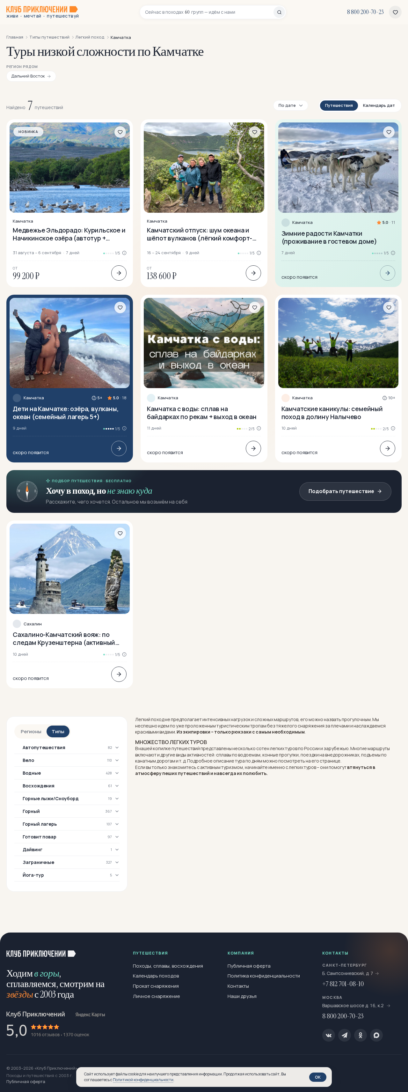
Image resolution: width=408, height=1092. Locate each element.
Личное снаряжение (156, 996)
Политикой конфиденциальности (143, 1079)
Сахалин (33, 624)
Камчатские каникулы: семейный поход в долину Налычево (332, 413)
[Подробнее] (119, 273)
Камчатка (23, 221)
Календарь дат (379, 105)
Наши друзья (242, 996)
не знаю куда (129, 491)
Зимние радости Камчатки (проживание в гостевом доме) (329, 237)
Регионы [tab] (31, 731)
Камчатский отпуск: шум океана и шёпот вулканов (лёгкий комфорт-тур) (199, 234)
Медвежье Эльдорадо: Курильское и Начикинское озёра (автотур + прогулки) (69, 234)
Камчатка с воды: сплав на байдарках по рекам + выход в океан (201, 413)
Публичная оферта (249, 966)
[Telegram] (344, 1035)
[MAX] (376, 1035)
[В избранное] (120, 132)
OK (318, 1077)
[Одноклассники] (360, 1035)
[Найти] (279, 12)
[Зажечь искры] (392, 948)
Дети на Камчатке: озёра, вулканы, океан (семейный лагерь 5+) (66, 413)
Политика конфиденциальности (264, 975)
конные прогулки (280, 755)
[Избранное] (395, 12)
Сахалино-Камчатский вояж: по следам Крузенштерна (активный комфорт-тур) (64, 638)
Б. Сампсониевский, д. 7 (347, 973)
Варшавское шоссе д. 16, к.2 (353, 1005)
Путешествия (339, 105)
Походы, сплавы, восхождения (168, 966)
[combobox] (209, 12)
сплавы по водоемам (238, 755)
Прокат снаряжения (156, 986)
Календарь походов (156, 975)
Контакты (238, 986)
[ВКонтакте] (328, 1035)
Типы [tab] (58, 731)
